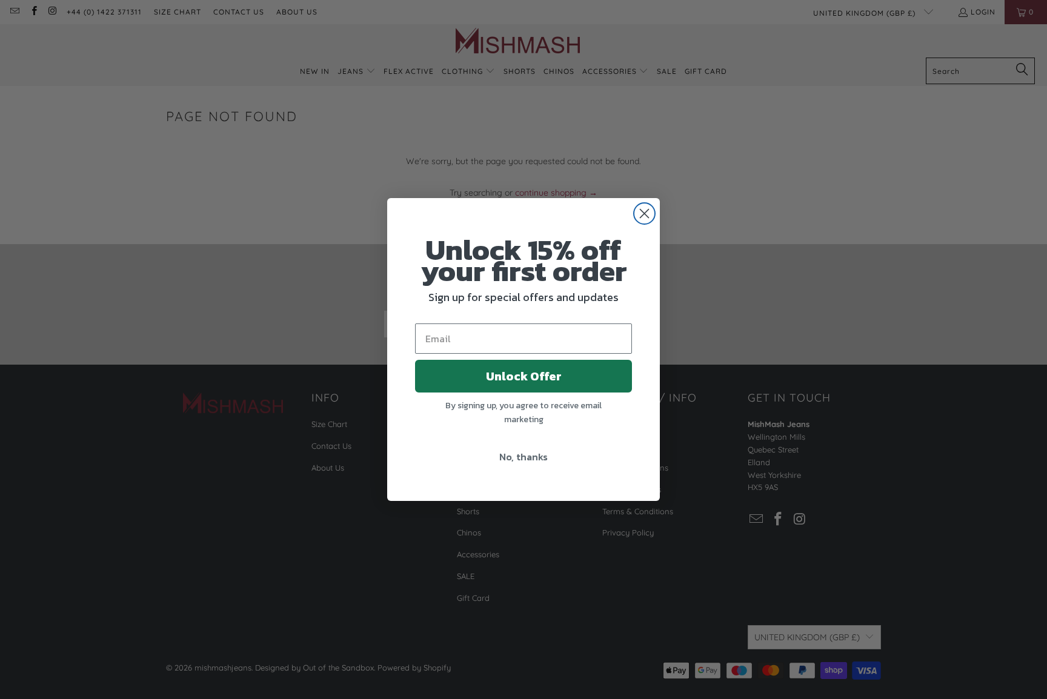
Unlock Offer (524, 376)
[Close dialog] (644, 213)
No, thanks (523, 456)
